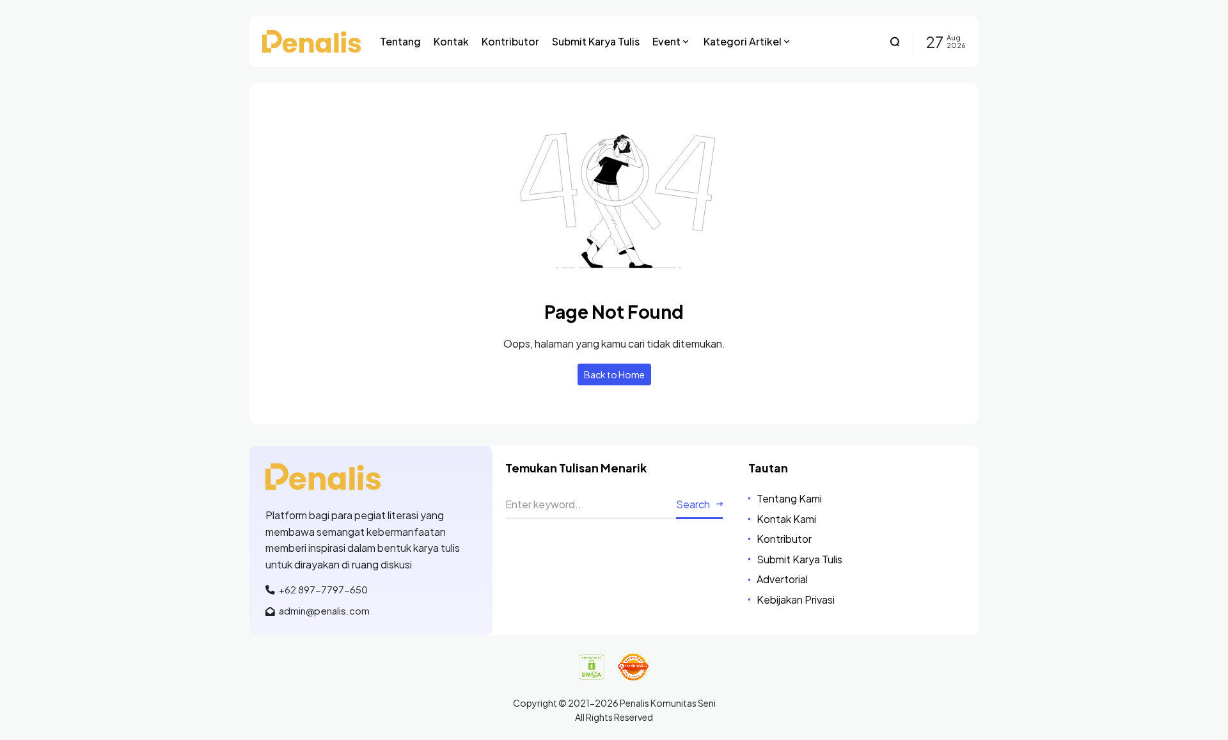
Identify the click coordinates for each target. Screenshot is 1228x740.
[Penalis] (311, 41)
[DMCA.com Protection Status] (591, 667)
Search (693, 504)
